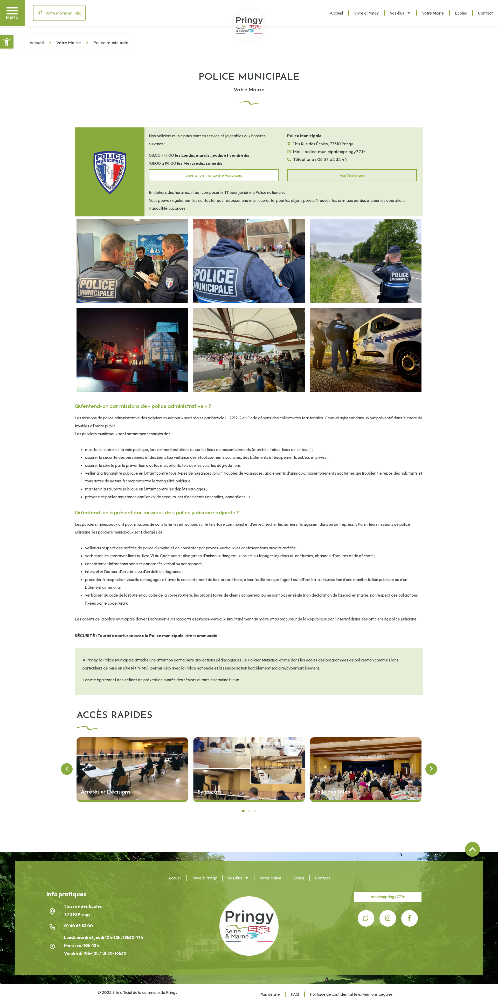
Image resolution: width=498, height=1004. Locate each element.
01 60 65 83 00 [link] (79, 925)
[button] (243, 811)
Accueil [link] (336, 13)
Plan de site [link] (269, 994)
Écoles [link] (461, 13)
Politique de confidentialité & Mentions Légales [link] (351, 994)
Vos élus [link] (397, 13)
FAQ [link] (295, 994)
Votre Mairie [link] (433, 13)
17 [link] (226, 192)
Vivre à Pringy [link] (366, 13)
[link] (6, 42)
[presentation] (67, 769)
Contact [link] (485, 13)
